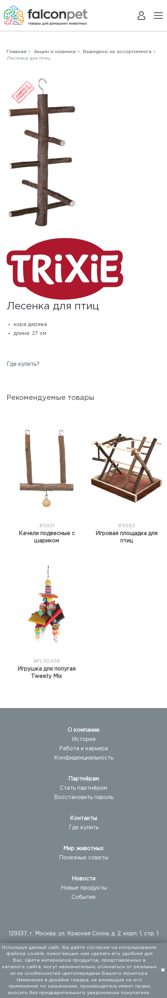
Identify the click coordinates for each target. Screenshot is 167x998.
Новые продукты (84, 888)
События (83, 897)
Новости (84, 878)
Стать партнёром (83, 788)
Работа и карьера (83, 748)
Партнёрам (83, 779)
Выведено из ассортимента (117, 52)
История (84, 739)
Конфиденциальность (83, 758)
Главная (16, 52)
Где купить (84, 827)
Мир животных (83, 848)
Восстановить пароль (83, 797)
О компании (83, 730)
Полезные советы (83, 858)
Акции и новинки (55, 52)
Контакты (83, 818)
